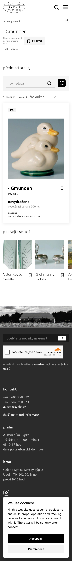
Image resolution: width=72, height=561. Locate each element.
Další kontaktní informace (21, 414)
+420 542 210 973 (16, 402)
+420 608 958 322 (16, 397)
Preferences (36, 549)
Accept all (36, 538)
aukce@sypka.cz (14, 406)
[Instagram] (6, 492)
